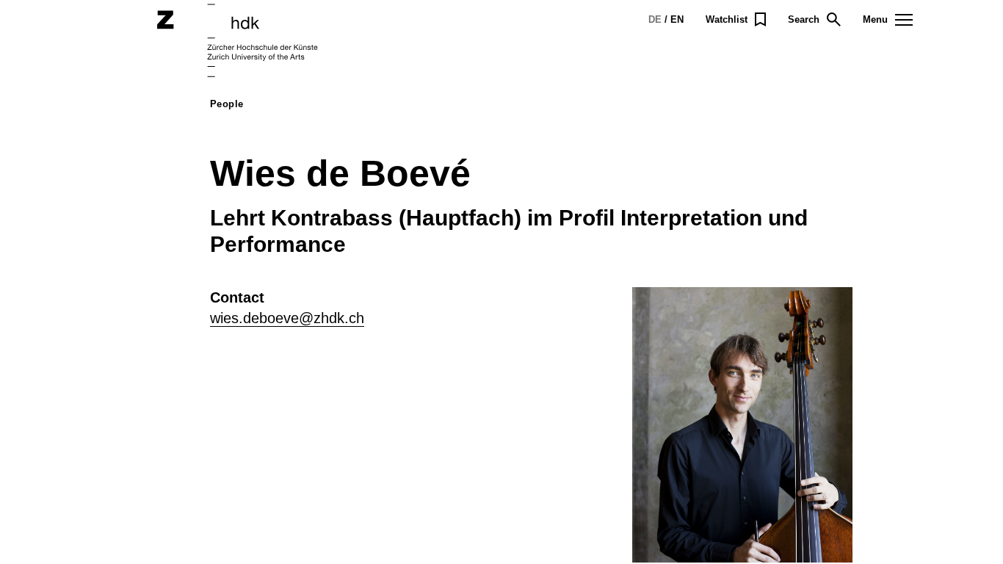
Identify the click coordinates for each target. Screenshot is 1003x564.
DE (655, 19)
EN (677, 19)
